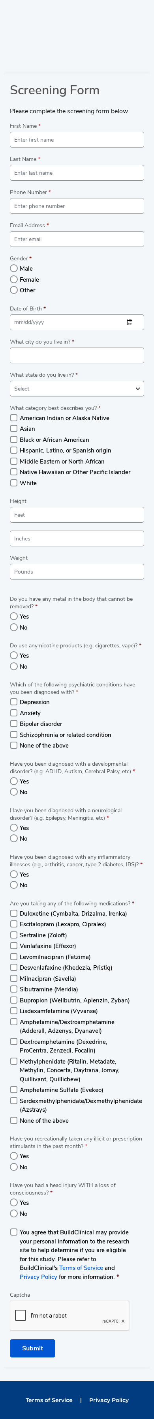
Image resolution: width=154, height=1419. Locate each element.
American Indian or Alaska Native (64, 418)
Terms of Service (81, 1268)
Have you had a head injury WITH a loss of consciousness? (63, 1189)
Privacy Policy (38, 1277)
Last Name (25, 159)
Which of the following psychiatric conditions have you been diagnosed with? (72, 688)
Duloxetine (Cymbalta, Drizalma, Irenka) (73, 914)
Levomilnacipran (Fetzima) (55, 957)
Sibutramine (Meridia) (49, 989)
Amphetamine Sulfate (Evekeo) (61, 1090)
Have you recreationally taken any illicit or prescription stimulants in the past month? (76, 1142)
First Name (25, 126)
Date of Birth (28, 308)
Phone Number (30, 192)
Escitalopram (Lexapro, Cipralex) (63, 924)
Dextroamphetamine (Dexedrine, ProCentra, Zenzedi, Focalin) (63, 1046)
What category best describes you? (55, 408)
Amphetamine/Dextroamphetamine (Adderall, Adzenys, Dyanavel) (67, 1026)
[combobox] (77, 388)
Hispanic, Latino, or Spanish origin (65, 450)
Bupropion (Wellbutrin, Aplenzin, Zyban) (75, 1000)
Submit (32, 1348)
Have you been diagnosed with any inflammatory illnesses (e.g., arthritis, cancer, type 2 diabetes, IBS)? (76, 860)
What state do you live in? (44, 375)
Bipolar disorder (41, 724)
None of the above (44, 746)
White (28, 483)
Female (29, 280)
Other (27, 290)
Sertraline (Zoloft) (43, 935)
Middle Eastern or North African (62, 462)
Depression (35, 702)
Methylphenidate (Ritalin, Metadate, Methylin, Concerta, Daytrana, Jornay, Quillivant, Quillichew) (70, 1070)
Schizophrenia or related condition (65, 735)
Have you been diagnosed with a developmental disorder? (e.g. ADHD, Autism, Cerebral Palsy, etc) (72, 767)
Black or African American (54, 440)
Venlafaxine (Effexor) (48, 946)
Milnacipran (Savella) (48, 979)
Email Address (29, 225)
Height (18, 501)
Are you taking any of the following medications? (72, 903)
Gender (21, 258)
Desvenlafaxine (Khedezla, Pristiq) (66, 968)
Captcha (20, 1295)
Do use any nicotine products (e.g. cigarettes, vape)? (75, 645)
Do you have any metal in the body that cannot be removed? (71, 602)
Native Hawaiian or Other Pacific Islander (75, 472)
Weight (19, 558)
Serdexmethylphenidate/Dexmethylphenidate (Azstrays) (81, 1105)
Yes (24, 617)
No (23, 628)
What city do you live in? (42, 342)
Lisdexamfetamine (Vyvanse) (59, 1011)
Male (26, 269)
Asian (27, 429)
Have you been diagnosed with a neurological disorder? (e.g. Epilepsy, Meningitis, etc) (66, 814)
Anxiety (30, 713)
